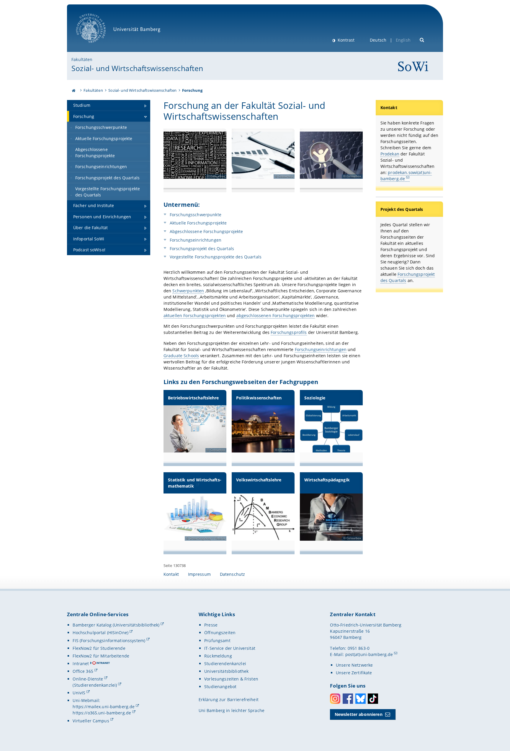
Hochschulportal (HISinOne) (100, 632)
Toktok (373, 698)
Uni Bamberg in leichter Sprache (231, 710)
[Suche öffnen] (422, 39)
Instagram (335, 698)
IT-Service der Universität (229, 648)
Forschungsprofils (289, 332)
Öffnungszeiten (220, 632)
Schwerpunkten (188, 290)
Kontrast (345, 40)
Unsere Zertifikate (354, 672)
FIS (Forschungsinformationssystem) (109, 640)
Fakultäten (81, 59)
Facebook (348, 698)
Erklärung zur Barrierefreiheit (229, 699)
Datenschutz (232, 574)
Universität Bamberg (97, 46)
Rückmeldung (218, 656)
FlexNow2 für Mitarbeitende (101, 656)
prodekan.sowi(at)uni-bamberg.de (406, 175)
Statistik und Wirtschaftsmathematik (194, 483)
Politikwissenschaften (259, 398)
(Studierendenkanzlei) (95, 685)
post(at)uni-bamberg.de (369, 654)
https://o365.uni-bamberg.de (102, 713)
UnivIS (79, 693)
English (403, 40)
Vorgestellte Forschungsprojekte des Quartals (215, 257)
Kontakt (171, 574)
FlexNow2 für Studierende (99, 648)
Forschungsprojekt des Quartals (201, 248)
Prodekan (389, 154)
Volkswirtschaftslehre (258, 480)
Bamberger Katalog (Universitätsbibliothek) (116, 625)
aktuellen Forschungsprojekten (195, 315)
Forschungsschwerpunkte (195, 214)
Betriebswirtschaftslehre (193, 398)
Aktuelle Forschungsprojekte (198, 223)
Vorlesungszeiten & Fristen (231, 679)
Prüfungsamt (217, 640)
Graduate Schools (181, 355)
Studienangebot (220, 686)
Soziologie (314, 398)
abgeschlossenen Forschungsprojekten (275, 315)
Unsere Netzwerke (354, 665)
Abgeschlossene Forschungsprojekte (206, 231)
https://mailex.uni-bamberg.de (104, 706)
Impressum (199, 574)
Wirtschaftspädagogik (327, 480)
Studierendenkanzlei (225, 663)
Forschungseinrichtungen (195, 240)
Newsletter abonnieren (358, 714)
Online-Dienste (88, 679)
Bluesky (360, 698)
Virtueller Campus (91, 721)
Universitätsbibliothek (226, 671)
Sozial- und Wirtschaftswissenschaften (137, 68)
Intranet (81, 663)
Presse (211, 625)
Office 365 (83, 671)
